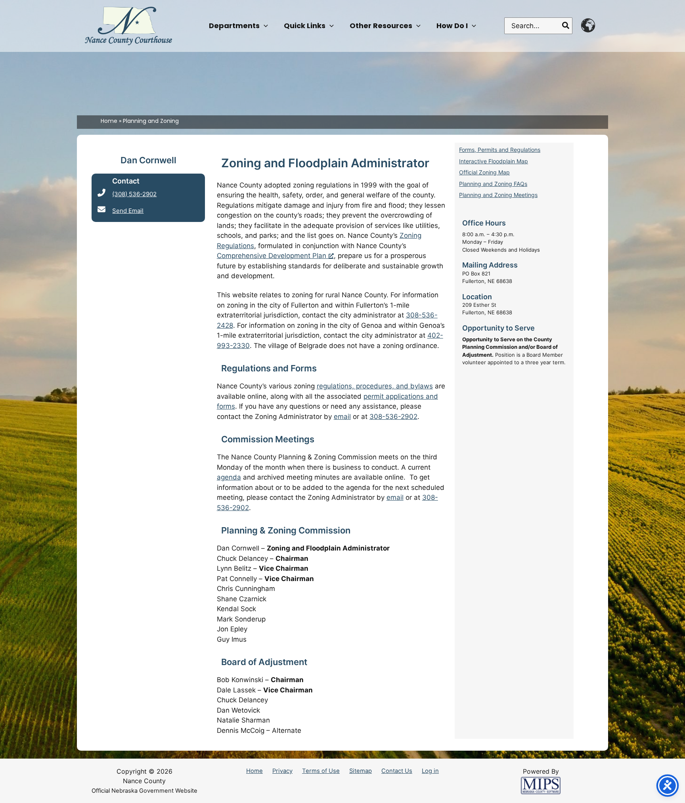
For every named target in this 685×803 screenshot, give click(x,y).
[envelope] (101, 209)
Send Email (128, 210)
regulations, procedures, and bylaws (375, 386)
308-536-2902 (393, 417)
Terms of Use (321, 770)
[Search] (566, 26)
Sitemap (360, 770)
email (342, 417)
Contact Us (396, 770)
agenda (229, 477)
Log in (430, 770)
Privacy (282, 770)
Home (254, 770)
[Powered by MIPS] (541, 785)
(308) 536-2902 (134, 194)
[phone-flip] (101, 193)
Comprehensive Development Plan (271, 256)
